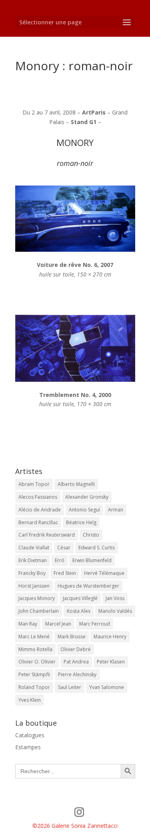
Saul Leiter (69, 687)
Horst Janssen (34, 585)
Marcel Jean (58, 623)
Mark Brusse (72, 636)
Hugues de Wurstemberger (88, 585)
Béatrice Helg (81, 522)
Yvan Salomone (106, 687)
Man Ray (27, 623)
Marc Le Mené (34, 636)
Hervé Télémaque (104, 573)
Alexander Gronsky (86, 497)
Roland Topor (34, 687)
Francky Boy (32, 573)
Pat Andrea (76, 661)
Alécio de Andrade (39, 509)
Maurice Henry (110, 636)
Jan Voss (115, 598)
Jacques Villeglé (80, 598)
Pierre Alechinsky (77, 674)
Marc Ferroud (94, 623)
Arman (115, 509)
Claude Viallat (33, 547)
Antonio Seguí (84, 509)
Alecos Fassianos (37, 497)
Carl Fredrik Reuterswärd (46, 534)
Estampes (28, 747)
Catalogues (29, 735)
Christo (91, 534)
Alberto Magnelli (76, 484)
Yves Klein (29, 700)
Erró (59, 560)
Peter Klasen (111, 661)
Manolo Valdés (115, 611)
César (63, 547)
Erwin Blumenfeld (92, 560)
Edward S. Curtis (96, 547)
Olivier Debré (75, 649)
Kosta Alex (78, 611)
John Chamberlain (38, 611)
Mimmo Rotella (35, 649)
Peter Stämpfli (34, 674)
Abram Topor (34, 484)
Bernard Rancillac (38, 522)
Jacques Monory (36, 598)
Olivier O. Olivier (37, 661)
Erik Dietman (32, 560)
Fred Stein (65, 573)
